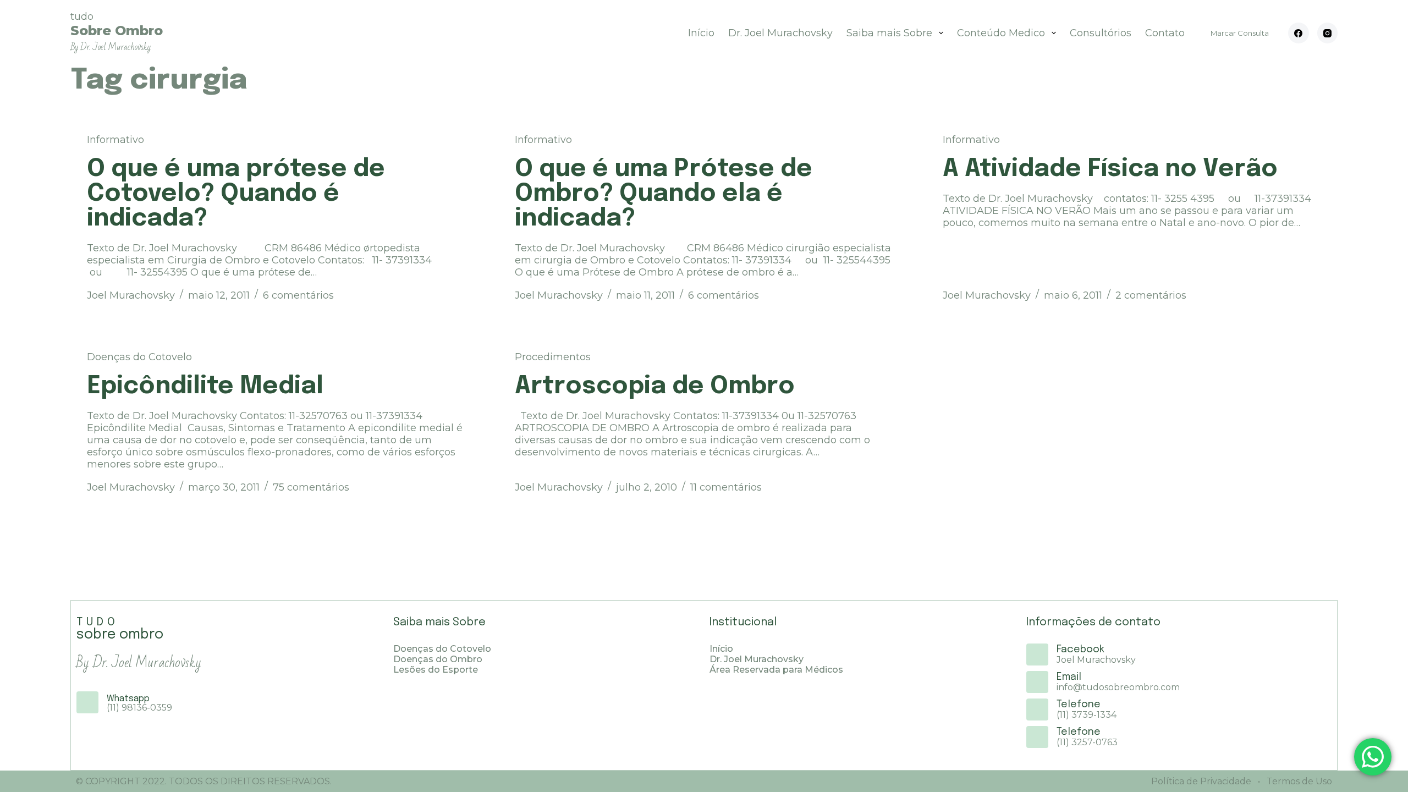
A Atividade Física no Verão (1110, 169)
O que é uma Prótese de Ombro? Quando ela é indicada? (663, 194)
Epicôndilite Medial (205, 386)
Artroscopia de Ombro (655, 386)
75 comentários (311, 487)
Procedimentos (553, 357)
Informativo (115, 140)
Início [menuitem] (701, 33)
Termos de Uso (1298, 781)
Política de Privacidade (1201, 781)
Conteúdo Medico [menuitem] (1001, 33)
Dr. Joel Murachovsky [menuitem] (780, 33)
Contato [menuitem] (1165, 33)
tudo (116, 31)
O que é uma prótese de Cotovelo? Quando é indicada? (236, 194)
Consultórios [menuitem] (1100, 33)
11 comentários (726, 487)
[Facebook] (1298, 33)
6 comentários (298, 295)
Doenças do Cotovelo (139, 357)
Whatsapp (128, 698)
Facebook (1080, 649)
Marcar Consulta (1240, 33)
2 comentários (1150, 295)
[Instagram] (1327, 33)
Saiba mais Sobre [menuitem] (889, 33)
